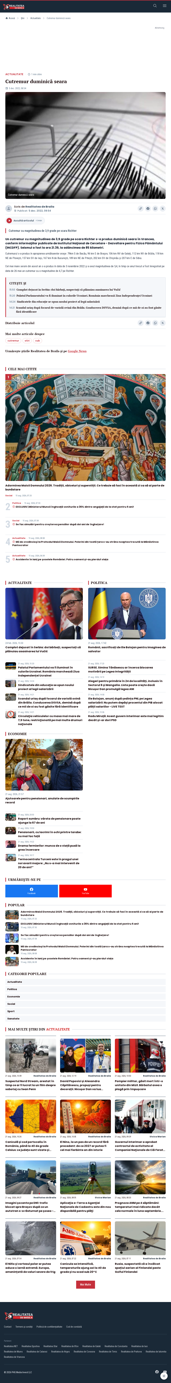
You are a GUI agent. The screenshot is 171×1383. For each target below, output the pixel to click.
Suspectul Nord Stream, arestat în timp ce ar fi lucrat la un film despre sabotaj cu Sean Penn (30, 1085)
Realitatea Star (50, 1346)
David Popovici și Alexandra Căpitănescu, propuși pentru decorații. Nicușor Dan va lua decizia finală (80, 1087)
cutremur (13, 340)
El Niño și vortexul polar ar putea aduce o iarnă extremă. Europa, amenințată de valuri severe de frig (30, 1268)
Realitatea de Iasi (139, 1346)
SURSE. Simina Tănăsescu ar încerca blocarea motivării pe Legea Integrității (120, 669)
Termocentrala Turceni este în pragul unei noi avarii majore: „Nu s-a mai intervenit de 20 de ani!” (48, 863)
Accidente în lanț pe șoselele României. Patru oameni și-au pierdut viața (62, 559)
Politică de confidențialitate (49, 1326)
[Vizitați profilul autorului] (8, 208)
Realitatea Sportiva (31, 1346)
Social (8, 495)
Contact (8, 1326)
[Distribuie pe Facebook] (148, 209)
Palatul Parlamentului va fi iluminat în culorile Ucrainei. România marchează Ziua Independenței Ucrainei (84, 295)
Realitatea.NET (11, 1346)
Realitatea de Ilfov (69, 1346)
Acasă (12, 18)
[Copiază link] (141, 209)
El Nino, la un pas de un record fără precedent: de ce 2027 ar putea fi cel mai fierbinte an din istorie (84, 1146)
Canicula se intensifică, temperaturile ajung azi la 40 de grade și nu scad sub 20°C (83, 1268)
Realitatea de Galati (91, 1346)
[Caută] (155, 6)
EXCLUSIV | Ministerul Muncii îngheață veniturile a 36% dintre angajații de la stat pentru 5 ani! (75, 506)
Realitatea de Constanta (116, 1346)
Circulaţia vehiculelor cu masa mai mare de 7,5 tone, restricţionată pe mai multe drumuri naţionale (50, 720)
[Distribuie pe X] (163, 209)
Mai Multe (85, 1284)
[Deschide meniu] (164, 6)
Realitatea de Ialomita (156, 1351)
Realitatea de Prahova (131, 1351)
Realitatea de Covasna (84, 1351)
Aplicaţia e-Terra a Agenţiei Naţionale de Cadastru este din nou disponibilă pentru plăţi (85, 1207)
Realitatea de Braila (39, 207)
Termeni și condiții (24, 1326)
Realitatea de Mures (13, 1351)
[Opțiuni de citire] (164, 1376)
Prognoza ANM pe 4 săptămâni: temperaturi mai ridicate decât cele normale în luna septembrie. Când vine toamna (138, 1209)
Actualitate (35, 18)
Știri (22, 18)
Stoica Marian (158, 1136)
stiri (27, 340)
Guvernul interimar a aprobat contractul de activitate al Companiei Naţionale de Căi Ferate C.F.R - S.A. (140, 1148)
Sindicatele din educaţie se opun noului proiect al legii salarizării (58, 301)
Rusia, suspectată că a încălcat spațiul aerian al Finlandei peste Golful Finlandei (138, 1268)
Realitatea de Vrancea (14, 1357)
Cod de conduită (74, 1326)
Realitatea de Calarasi (37, 1351)
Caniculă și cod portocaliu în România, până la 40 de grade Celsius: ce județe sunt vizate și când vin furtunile (27, 1148)
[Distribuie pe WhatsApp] (155, 209)
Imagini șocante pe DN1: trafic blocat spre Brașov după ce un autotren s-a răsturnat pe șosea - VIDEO (29, 1209)
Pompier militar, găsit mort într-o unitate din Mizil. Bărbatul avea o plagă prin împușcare (139, 1085)
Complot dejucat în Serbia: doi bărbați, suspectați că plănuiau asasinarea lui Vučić (69, 289)
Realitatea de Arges (60, 1351)
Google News (77, 351)
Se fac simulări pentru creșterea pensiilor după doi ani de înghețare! (60, 524)
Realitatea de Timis (108, 1351)
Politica (16, 503)
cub (37, 340)
